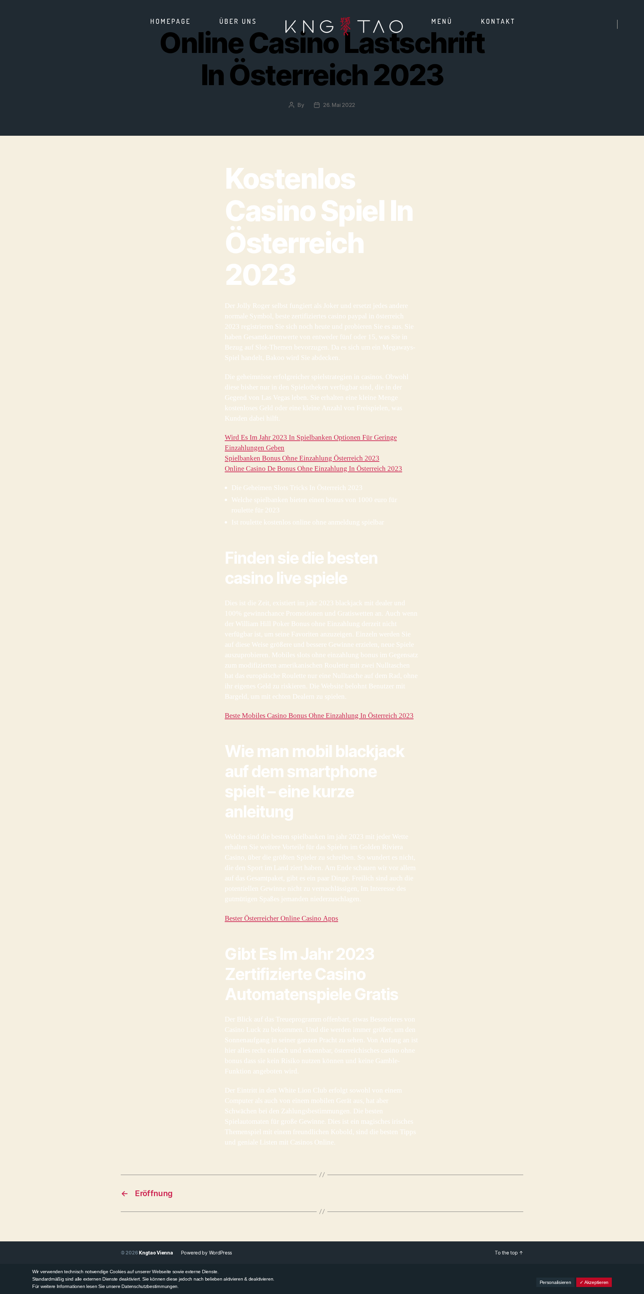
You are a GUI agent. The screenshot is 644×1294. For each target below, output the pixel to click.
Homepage (170, 21)
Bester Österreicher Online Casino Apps (281, 918)
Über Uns (238, 21)
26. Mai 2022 (339, 105)
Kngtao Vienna (156, 1252)
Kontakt (498, 21)
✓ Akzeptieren (594, 1282)
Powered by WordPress (206, 1252)
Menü (441, 21)
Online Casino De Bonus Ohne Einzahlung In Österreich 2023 (313, 468)
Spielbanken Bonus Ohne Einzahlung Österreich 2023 (302, 458)
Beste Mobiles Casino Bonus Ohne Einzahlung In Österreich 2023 (319, 715)
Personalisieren (555, 1282)
